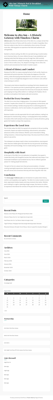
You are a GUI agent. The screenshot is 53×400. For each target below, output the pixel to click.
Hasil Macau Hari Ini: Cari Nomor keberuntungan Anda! (18, 220)
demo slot (6, 335)
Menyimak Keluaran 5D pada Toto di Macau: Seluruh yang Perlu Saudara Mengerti (25, 227)
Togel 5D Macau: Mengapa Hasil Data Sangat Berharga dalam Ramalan (23, 223)
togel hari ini (7, 362)
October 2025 (7, 271)
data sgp (6, 366)
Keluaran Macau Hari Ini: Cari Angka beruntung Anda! (18, 217)
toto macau (20, 350)
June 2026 (7, 254)
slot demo (6, 328)
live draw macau (14, 328)
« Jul (5, 310)
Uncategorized (8, 283)
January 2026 (7, 264)
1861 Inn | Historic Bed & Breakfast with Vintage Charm (25, 4)
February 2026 (8, 261)
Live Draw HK (13, 350)
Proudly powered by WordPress (18, 397)
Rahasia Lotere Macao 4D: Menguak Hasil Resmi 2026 (18, 213)
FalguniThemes (39, 397)
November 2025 (8, 267)
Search (6, 198)
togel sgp (6, 370)
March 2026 (7, 257)
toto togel (6, 350)
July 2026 (6, 251)
